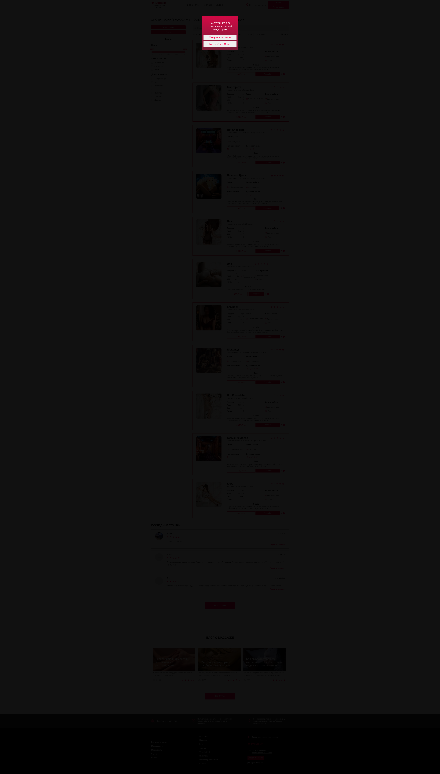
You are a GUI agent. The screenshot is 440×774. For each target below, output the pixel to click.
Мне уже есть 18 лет (220, 37)
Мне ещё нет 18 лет (220, 44)
